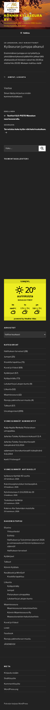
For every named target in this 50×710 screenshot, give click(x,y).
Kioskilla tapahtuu (12, 362)
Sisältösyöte (10, 678)
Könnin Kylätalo (11, 567)
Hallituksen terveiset (14, 351)
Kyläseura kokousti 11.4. (30, 436)
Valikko (26, 33)
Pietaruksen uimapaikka (18, 594)
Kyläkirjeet (9, 373)
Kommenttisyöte (12, 684)
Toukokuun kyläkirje (13, 500)
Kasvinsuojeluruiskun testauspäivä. (20, 484)
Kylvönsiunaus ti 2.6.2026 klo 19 (19, 492)
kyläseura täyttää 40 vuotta (17, 476)
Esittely (10, 535)
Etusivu (7, 527)
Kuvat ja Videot (11, 367)
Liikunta (21, 77)
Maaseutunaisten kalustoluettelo (23, 616)
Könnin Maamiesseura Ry (19, 612)
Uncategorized (11, 411)
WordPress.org (11, 689)
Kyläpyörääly (10, 378)
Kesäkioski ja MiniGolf (14, 573)
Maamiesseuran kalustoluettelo (22, 608)
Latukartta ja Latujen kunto (16, 384)
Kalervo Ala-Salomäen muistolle (19, 508)
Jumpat (11, 77)
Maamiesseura (11, 395)
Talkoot (7, 405)
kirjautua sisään (23, 93)
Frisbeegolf (14, 459)
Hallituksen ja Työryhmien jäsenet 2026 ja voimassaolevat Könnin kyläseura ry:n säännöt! (26, 543)
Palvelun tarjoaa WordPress (16, 703)
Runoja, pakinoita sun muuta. (17, 400)
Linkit (6, 628)
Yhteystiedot (13, 531)
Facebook (8, 633)
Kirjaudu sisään (11, 673)
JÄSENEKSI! (9, 644)
